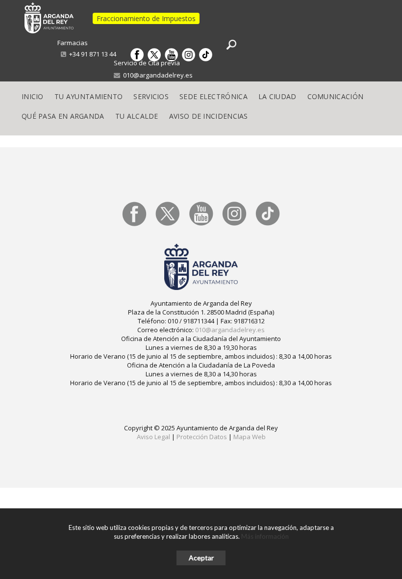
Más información (265, 536)
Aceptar (201, 557)
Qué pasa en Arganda (63, 116)
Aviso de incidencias (208, 116)
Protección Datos (201, 436)
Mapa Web (249, 436)
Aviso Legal (153, 436)
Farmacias (72, 42)
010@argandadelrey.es (156, 75)
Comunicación (335, 96)
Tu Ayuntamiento (88, 96)
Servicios (151, 96)
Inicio (33, 96)
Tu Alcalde (136, 116)
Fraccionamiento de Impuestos (146, 18)
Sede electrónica (213, 96)
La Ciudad (277, 96)
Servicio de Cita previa (147, 62)
